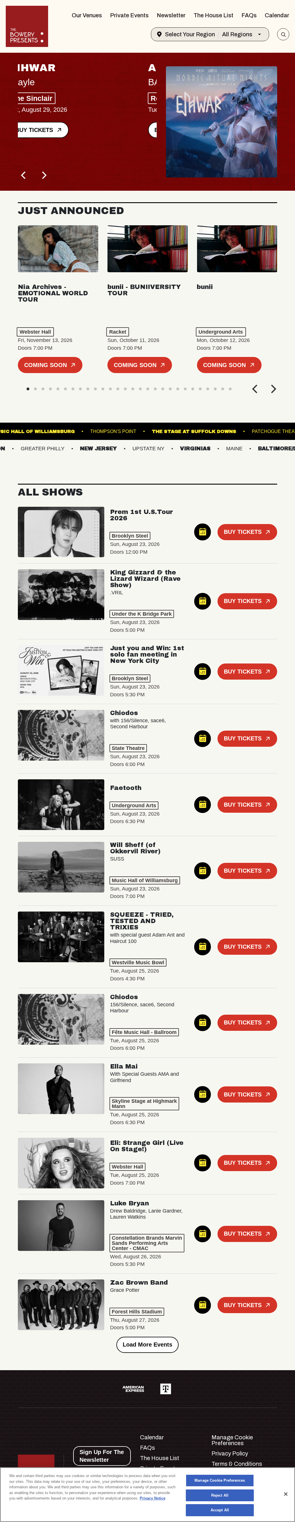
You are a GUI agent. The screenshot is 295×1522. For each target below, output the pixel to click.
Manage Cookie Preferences (219, 1480)
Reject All (219, 1495)
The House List (213, 15)
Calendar (277, 15)
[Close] (285, 1494)
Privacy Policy (229, 1453)
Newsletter (171, 15)
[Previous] (24, 175)
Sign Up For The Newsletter (102, 1456)
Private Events (129, 15)
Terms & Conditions (236, 1464)
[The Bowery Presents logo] (27, 26)
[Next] (43, 175)
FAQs (249, 15)
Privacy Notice (152, 1498)
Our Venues (87, 15)
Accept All (220, 1510)
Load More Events (147, 1344)
